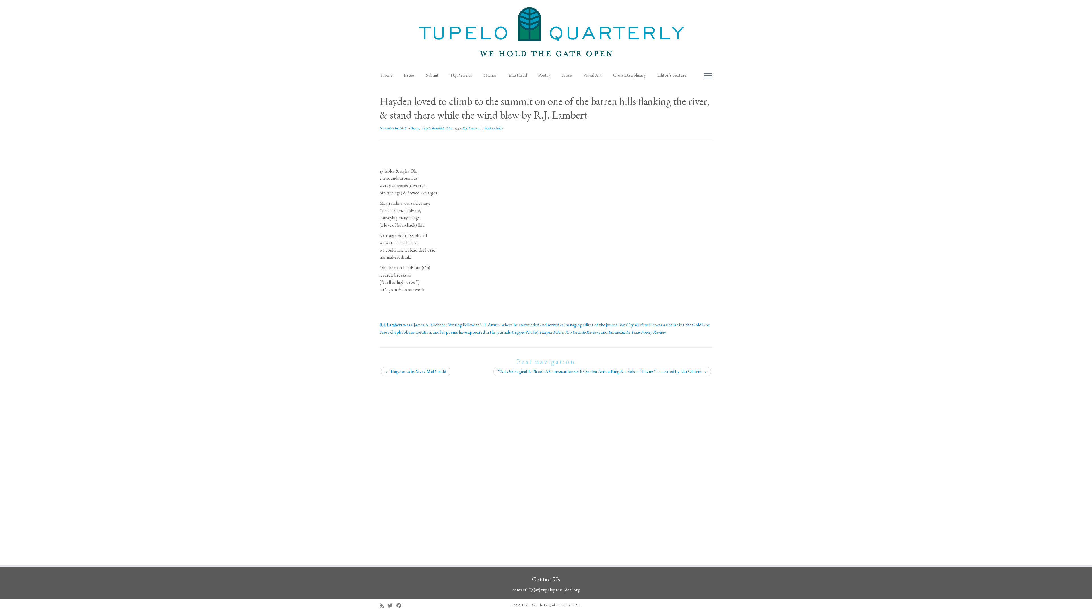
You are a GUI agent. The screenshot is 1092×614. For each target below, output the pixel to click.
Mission (490, 75)
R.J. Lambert (471, 128)
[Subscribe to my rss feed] (384, 606)
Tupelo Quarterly (532, 605)
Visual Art (592, 75)
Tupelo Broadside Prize (437, 128)
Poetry (544, 75)
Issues (409, 75)
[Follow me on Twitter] (392, 606)
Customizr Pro (570, 605)
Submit (432, 75)
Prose (567, 75)
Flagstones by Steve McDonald (415, 371)
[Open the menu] (708, 76)
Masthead (518, 75)
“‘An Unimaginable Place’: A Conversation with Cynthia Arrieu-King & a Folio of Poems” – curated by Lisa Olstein (602, 371)
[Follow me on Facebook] (400, 606)
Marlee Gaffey (493, 128)
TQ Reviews (461, 75)
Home (386, 75)
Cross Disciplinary (629, 75)
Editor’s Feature (671, 75)
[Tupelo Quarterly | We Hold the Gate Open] (546, 34)
